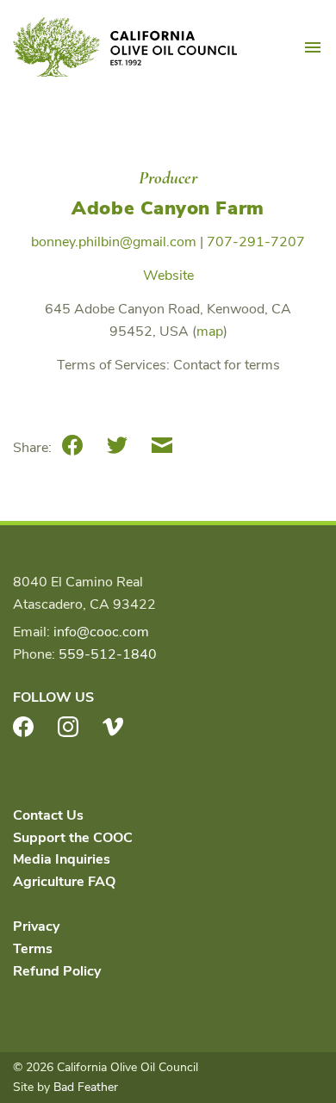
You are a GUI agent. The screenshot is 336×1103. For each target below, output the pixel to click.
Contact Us (48, 815)
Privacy (36, 926)
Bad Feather (85, 1087)
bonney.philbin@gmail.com (113, 241)
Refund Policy (57, 971)
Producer (168, 178)
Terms (33, 948)
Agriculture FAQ (64, 881)
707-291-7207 (256, 241)
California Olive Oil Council (125, 47)
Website (168, 275)
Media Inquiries (61, 859)
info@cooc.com (101, 632)
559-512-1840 (108, 654)
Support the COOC (73, 837)
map (209, 331)
